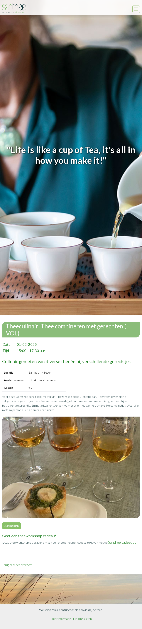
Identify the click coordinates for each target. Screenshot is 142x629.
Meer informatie (60, 618)
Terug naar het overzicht (17, 564)
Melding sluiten (82, 618)
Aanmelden (11, 525)
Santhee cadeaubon (123, 542)
